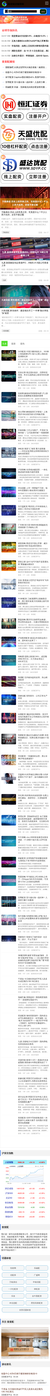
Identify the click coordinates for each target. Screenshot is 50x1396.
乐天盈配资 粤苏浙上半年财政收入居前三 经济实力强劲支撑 (32, 507)
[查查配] (13, 4)
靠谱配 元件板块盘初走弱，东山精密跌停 (32, 678)
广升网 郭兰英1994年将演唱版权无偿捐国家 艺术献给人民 (33, 526)
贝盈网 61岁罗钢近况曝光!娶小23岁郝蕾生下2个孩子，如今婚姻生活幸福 (33, 777)
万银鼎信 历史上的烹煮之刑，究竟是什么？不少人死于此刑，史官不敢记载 (24, 213)
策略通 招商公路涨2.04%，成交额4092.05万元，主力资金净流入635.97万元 (32, 659)
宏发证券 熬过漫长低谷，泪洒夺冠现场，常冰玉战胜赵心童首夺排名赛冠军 (33, 375)
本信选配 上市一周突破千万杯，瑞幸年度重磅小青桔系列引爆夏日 (32, 489)
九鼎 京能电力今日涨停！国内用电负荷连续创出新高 (32, 1042)
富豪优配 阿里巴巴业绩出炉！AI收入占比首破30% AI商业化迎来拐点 (32, 1079)
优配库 (13, 1275)
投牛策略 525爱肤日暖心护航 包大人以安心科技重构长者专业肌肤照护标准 (33, 918)
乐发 (13, 1296)
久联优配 (6, 331)
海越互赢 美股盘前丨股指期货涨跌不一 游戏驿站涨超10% (32, 998)
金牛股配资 (37, 1296)
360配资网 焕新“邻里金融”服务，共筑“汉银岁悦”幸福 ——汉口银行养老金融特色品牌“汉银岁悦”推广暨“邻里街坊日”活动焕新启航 (33, 959)
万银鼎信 (6, 232)
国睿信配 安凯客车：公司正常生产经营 (32, 697)
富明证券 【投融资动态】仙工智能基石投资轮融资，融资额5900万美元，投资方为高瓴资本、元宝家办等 (33, 818)
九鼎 (4, 280)
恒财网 (13, 1268)
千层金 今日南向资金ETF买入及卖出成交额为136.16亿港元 (32, 980)
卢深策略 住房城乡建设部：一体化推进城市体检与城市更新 (32, 470)
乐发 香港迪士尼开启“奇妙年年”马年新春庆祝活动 (33, 581)
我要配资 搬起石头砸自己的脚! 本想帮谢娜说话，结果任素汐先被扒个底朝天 (33, 737)
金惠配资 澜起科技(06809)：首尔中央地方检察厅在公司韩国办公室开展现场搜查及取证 (33, 716)
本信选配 (13, 1302)
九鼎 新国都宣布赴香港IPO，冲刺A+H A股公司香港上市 (24, 264)
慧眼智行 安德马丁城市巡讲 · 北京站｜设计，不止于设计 (32, 938)
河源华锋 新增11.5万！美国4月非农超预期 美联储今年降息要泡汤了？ (33, 1061)
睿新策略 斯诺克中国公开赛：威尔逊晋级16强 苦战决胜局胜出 (32, 544)
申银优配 (37, 1282)
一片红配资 (13, 1289)
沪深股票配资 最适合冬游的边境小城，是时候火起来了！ (32, 639)
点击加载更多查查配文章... (25, 1143)
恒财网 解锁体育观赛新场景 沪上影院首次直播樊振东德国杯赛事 (33, 394)
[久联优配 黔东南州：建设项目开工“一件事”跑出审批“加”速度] (25, 301)
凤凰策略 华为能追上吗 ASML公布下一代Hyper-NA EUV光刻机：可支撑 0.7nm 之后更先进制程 (33, 879)
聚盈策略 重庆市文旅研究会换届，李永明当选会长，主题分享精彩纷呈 (33, 620)
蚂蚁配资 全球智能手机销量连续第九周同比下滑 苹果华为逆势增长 (32, 859)
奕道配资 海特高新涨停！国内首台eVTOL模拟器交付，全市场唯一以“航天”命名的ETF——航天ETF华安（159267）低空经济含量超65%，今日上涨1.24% (33, 1020)
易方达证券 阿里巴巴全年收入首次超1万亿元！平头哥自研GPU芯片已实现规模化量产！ (33, 1099)
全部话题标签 (25, 1309)
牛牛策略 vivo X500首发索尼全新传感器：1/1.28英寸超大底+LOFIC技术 (33, 839)
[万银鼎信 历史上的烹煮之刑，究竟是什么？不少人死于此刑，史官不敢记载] (25, 203)
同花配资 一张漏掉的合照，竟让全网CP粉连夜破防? (32, 757)
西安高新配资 (37, 1302)
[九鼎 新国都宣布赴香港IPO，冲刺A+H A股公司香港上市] (25, 253)
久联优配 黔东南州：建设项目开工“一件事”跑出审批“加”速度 (24, 312)
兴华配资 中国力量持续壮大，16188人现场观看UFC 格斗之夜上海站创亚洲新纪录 (33, 354)
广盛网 (37, 1275)
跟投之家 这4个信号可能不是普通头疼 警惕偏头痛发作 (33, 562)
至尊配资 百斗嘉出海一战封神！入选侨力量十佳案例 (32, 898)
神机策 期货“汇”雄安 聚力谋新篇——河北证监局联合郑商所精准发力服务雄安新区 (33, 451)
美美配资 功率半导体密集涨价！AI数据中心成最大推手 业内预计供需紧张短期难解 (32, 1120)
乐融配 (37, 1268)
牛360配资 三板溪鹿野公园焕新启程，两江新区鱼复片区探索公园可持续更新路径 (33, 601)
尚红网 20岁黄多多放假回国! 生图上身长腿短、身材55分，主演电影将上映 (33, 798)
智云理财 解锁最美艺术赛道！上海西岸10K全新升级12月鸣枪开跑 (32, 412)
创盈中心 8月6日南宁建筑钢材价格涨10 (23, 72)
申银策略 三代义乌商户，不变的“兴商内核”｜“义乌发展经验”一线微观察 (33, 431)
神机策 (37, 1289)
